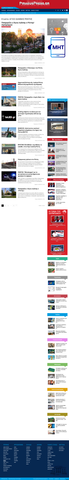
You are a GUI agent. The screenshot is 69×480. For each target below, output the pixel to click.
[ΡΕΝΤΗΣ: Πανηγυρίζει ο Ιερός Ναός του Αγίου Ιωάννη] (8, 101)
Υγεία (57, 258)
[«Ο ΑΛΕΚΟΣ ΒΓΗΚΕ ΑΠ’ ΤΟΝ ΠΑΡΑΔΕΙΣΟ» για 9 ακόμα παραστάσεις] (51, 163)
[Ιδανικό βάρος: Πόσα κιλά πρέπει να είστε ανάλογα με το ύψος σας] (51, 432)
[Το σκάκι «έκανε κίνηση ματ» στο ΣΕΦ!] (51, 204)
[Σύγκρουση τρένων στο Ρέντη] (8, 164)
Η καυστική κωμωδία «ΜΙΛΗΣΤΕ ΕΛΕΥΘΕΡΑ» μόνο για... (57, 112)
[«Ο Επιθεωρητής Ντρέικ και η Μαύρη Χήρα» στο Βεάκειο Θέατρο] (51, 157)
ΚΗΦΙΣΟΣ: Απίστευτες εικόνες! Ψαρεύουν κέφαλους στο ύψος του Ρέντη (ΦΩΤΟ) (30, 130)
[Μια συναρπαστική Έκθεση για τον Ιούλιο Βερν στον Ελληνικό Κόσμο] (51, 351)
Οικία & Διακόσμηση (57, 389)
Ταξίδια (57, 314)
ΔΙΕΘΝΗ (23, 10)
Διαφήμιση (57, 478)
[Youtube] (65, 11)
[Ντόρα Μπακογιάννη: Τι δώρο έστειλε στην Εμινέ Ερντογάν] (51, 382)
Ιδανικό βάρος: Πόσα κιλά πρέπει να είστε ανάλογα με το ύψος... (61, 431)
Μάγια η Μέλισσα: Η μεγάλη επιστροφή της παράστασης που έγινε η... (61, 357)
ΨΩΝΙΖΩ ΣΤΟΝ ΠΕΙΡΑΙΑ (58, 119)
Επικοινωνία (62, 478)
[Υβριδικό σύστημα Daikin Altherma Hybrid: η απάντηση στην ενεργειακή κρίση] (51, 407)
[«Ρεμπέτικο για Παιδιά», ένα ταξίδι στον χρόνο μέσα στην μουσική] (51, 345)
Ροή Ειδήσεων (58, 139)
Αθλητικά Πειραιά (58, 179)
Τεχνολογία (57, 277)
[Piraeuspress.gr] (34, 4)
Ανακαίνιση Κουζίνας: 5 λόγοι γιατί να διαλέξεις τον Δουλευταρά (60, 400)
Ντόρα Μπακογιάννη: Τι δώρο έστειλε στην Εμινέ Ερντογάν (61, 382)
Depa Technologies (17, 478)
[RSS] (60, 11)
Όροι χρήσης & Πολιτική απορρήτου (40, 478)
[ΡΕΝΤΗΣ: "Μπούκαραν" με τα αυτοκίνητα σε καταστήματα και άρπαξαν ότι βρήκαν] (8, 176)
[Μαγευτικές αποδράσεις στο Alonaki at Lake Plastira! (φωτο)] (51, 333)
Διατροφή (57, 414)
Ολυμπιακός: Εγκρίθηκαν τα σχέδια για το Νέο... (57, 253)
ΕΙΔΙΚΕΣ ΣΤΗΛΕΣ (35, 10)
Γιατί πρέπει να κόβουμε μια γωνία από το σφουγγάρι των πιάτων (61, 369)
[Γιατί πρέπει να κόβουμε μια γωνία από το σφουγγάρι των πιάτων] (51, 370)
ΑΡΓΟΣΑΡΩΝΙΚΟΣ (11, 10)
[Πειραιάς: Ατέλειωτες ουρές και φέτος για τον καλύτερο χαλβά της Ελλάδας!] (57, 126)
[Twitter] (63, 11)
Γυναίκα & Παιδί (57, 339)
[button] (67, 14)
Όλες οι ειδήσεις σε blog (7, 8)
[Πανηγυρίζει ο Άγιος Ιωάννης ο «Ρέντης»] (8, 193)
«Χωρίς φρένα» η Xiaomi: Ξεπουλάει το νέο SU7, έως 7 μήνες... (61, 301)
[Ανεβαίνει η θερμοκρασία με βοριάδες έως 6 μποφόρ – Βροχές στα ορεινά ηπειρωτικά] (51, 175)
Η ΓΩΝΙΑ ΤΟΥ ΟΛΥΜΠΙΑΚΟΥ (55, 212)
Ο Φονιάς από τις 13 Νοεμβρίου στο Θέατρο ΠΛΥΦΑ (60, 150)
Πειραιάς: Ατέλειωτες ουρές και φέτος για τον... (57, 131)
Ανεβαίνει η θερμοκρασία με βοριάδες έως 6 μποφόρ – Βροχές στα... (61, 175)
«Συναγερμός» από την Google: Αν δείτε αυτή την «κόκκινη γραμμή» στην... (61, 282)
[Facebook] (56, 11)
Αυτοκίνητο (57, 296)
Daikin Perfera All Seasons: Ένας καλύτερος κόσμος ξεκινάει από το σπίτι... (61, 394)
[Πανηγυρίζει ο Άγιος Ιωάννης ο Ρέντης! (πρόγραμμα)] (23, 41)
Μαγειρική (57, 364)
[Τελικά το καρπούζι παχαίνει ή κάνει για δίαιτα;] (51, 270)
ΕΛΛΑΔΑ (18, 10)
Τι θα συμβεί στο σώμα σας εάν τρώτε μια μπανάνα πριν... (61, 425)
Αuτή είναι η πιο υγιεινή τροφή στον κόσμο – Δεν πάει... (61, 419)
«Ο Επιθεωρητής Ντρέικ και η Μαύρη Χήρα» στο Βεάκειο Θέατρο (61, 156)
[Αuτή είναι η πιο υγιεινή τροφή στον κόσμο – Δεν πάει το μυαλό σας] (51, 420)
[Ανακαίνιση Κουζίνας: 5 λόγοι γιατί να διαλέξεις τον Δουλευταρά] (51, 401)
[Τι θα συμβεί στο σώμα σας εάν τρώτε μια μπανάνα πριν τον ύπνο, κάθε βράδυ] (51, 426)
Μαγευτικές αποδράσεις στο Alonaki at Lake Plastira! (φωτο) (61, 332)
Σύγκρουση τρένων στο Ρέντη (28, 159)
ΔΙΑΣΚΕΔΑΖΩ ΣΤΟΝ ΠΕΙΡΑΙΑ (58, 100)
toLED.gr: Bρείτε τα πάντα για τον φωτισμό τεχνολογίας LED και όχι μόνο (29, 113)
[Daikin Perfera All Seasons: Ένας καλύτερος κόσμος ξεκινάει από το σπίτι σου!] (51, 395)
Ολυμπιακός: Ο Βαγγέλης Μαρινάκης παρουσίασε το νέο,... (57, 240)
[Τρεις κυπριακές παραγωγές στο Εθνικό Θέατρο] (51, 145)
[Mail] (58, 11)
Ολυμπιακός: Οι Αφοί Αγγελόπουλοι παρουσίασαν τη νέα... (57, 225)
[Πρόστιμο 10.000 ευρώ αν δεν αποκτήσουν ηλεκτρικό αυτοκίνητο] (51, 307)
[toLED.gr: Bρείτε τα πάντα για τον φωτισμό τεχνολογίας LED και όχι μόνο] (8, 116)
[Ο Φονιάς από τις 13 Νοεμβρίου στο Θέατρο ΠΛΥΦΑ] (51, 151)
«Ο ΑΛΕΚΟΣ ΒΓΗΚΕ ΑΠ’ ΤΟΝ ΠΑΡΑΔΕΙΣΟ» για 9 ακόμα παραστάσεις (61, 162)
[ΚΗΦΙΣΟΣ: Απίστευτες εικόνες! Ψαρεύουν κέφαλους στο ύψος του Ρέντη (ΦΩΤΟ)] (8, 132)
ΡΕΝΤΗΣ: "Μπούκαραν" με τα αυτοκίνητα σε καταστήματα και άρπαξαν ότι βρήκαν (29, 174)
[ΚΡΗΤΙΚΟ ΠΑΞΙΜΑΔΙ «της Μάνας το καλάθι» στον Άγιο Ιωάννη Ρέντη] (8, 149)
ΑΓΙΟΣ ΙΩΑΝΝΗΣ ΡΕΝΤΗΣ (6, 26)
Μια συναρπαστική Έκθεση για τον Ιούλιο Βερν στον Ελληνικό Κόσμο (61, 351)
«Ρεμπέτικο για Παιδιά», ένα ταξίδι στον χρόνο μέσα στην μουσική (61, 344)
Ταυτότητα (51, 478)
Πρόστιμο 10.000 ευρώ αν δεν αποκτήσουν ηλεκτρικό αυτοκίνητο (61, 307)
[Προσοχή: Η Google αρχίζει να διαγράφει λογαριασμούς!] (51, 289)
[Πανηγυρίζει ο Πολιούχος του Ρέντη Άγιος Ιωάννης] (8, 72)
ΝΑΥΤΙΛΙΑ (28, 10)
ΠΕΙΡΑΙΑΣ (3, 10)
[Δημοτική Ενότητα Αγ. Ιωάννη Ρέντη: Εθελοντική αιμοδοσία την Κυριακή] (8, 87)
